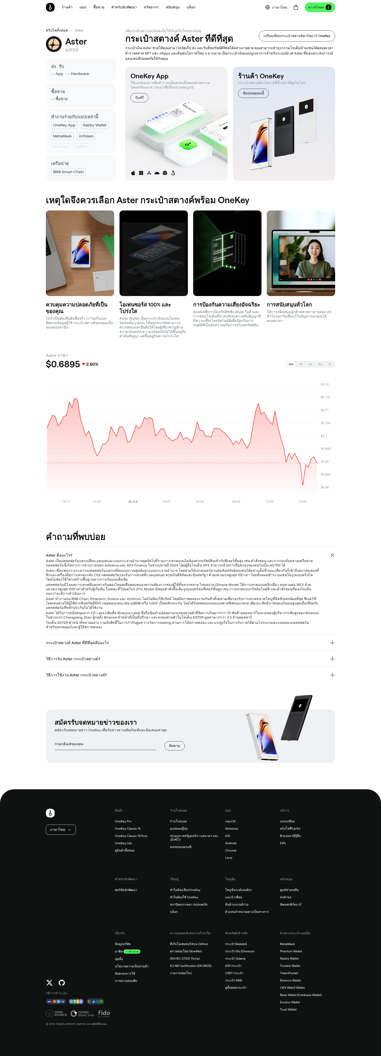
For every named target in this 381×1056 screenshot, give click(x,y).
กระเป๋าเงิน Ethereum (239, 951)
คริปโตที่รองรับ (290, 828)
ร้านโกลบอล (178, 821)
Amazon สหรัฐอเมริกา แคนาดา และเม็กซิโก (194, 837)
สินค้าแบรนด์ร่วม (236, 904)
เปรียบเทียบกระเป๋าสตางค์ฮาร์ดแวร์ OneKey (297, 36)
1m (310, 364)
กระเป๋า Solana (235, 958)
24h (291, 364)
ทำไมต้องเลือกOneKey (185, 890)
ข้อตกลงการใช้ (125, 973)
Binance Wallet (290, 980)
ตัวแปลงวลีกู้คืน (290, 836)
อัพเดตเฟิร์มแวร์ (290, 904)
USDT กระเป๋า (234, 973)
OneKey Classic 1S (127, 828)
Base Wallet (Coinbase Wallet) (301, 995)
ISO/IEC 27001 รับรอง (185, 958)
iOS (227, 836)
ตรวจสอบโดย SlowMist (186, 951)
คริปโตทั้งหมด (57, 30)
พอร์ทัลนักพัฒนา (126, 890)
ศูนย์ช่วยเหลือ (289, 890)
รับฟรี (139, 98)
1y (330, 364)
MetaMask (287, 944)
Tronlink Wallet (290, 966)
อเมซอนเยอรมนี (181, 847)
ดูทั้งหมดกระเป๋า (236, 987)
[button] (83, 7)
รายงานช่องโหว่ (181, 973)
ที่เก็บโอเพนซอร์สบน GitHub (189, 944)
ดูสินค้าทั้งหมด (124, 850)
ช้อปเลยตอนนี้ (253, 93)
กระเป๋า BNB (233, 980)
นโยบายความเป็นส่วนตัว (132, 966)
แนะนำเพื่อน (233, 897)
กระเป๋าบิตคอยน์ (236, 944)
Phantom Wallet (291, 951)
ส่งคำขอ (285, 897)
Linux (228, 857)
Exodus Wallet (290, 1002)
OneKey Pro (123, 821)
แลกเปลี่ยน (287, 821)
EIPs (283, 843)
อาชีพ (119, 951)
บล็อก (173, 911)
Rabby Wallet (289, 958)
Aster (79, 30)
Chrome (230, 850)
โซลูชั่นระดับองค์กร (238, 890)
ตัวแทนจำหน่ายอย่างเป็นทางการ (247, 911)
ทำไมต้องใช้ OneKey (184, 897)
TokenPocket (289, 973)
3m (320, 364)
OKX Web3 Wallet (292, 987)
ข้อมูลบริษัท (123, 944)
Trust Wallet (288, 1009)
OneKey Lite (123, 843)
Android (230, 843)
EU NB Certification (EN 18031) (190, 966)
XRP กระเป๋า (233, 966)
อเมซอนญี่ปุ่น (179, 828)
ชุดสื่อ (119, 959)
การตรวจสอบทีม (126, 981)
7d (300, 364)
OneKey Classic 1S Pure (131, 836)
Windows (231, 828)
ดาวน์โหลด (316, 7)
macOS (230, 821)
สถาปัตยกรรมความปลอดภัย (188, 904)
